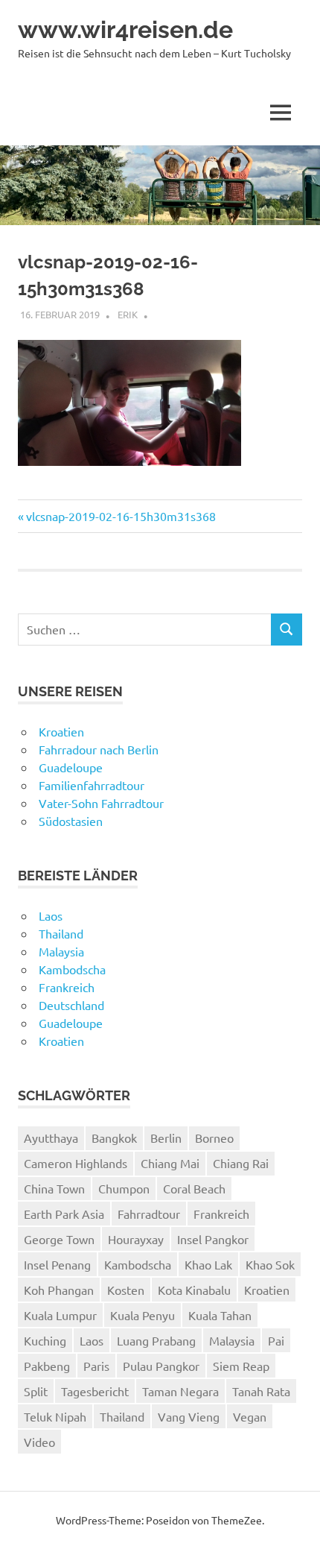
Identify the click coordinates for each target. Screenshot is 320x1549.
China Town (54, 1188)
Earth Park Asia (64, 1213)
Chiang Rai (241, 1162)
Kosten (125, 1289)
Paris (96, 1365)
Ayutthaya (51, 1137)
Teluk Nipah (55, 1416)
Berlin (166, 1137)
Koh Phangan (59, 1289)
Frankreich (67, 986)
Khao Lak (208, 1264)
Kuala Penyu (142, 1314)
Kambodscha (72, 969)
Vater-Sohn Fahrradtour (101, 802)
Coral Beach (194, 1188)
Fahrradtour (149, 1213)
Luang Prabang (156, 1340)
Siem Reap (241, 1365)
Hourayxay (136, 1238)
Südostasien (71, 820)
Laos (51, 915)
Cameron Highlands (75, 1162)
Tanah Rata (261, 1391)
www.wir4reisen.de (125, 29)
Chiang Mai (170, 1162)
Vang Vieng (189, 1416)
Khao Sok (270, 1264)
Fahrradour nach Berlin (99, 749)
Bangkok (114, 1137)
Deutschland (71, 1004)
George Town (59, 1238)
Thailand (61, 933)
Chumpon (124, 1188)
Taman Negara (180, 1391)
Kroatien (61, 731)
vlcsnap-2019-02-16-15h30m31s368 (120, 515)
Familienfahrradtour (91, 784)
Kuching (45, 1340)
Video (39, 1441)
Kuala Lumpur (60, 1314)
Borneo (214, 1137)
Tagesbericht (95, 1391)
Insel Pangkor (213, 1238)
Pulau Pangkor (161, 1365)
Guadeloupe (71, 767)
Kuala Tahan (220, 1314)
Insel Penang (57, 1264)
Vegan (249, 1416)
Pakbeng (47, 1365)
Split (36, 1391)
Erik (128, 314)
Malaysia (61, 951)
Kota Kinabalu (194, 1289)
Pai (276, 1340)
